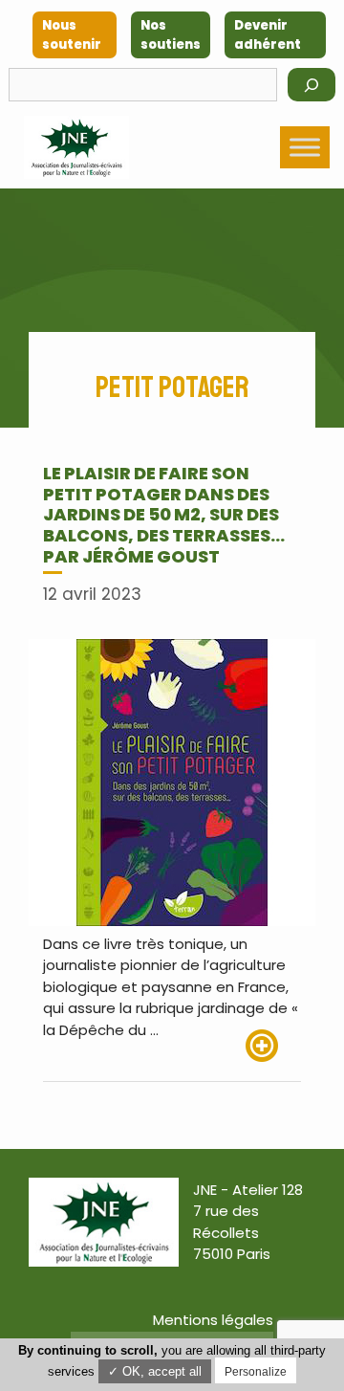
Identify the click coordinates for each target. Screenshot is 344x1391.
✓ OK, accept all (155, 1371)
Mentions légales (213, 1320)
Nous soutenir (71, 35)
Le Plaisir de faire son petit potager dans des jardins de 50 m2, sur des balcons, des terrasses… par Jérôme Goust (164, 514)
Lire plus (273, 1045)
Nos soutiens (170, 35)
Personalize (256, 1372)
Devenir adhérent (267, 35)
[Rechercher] (311, 84)
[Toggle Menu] (305, 147)
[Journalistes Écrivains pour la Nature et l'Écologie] (76, 147)
